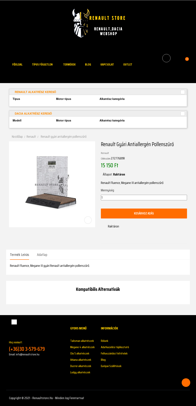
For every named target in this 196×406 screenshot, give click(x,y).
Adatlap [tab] (42, 255)
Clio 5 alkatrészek (79, 353)
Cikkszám (105, 158)
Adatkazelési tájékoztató (115, 347)
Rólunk (104, 340)
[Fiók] (176, 58)
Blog (103, 359)
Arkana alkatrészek (80, 359)
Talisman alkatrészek (82, 340)
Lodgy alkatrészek (80, 372)
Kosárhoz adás (144, 213)
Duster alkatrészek (80, 366)
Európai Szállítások (111, 366)
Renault (105, 153)
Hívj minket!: (27, 346)
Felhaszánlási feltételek (114, 353)
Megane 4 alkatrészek (82, 347)
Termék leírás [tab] (19, 255)
